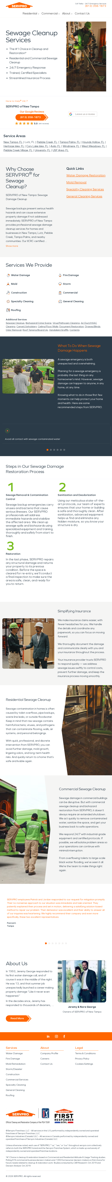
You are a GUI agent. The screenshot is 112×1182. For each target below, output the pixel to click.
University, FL (42, 150)
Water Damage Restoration (85, 175)
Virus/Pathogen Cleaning (66, 323)
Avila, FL (55, 146)
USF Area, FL (61, 150)
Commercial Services (17, 1079)
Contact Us (82, 13)
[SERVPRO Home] (19, 5)
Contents (74, 330)
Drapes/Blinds (92, 326)
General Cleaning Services (84, 196)
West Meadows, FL (93, 146)
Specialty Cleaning (16, 1084)
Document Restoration (71, 326)
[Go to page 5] (61, 449)
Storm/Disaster (14, 1069)
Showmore (12, 246)
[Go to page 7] (66, 943)
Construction (13, 1074)
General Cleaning (15, 1090)
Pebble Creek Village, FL (18, 150)
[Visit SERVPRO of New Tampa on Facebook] (64, 1036)
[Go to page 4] (57, 449)
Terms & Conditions (85, 1053)
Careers (44, 1058)
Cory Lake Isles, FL (37, 146)
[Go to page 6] (64, 449)
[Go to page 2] (51, 449)
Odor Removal (13, 330)
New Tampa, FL (13, 142)
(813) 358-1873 (95, 6)
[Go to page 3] (54, 449)
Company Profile (49, 1053)
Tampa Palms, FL (70, 142)
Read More (17, 1018)
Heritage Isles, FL (14, 146)
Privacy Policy (82, 1058)
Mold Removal (76, 182)
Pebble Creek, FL (47, 142)
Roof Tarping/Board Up (35, 330)
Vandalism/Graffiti (58, 330)
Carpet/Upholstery (26, 326)
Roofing (10, 1095)
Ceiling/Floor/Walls (48, 326)
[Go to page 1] (47, 449)
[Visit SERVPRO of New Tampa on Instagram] (56, 1036)
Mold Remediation (16, 1063)
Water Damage (14, 1053)
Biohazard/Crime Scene (38, 323)
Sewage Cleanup (15, 323)
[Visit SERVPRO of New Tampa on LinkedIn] (48, 1036)
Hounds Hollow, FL (93, 142)
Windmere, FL (71, 146)
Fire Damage (13, 1058)
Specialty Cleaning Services (85, 189)
